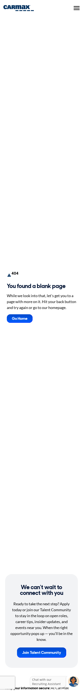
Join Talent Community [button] (41, 652)
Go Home (19, 318)
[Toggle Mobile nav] (77, 8)
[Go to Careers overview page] (18, 8)
